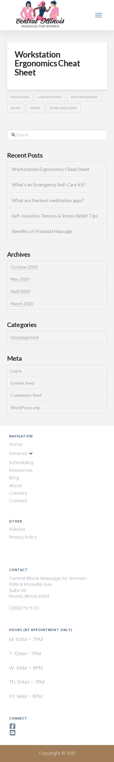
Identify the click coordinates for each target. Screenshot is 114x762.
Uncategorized (25, 337)
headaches (20, 97)
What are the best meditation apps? (48, 200)
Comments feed (26, 395)
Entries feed (22, 383)
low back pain (49, 97)
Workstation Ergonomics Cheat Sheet (47, 63)
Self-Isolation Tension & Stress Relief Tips (55, 216)
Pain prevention (84, 97)
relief (16, 108)
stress (35, 108)
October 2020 (24, 266)
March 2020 (22, 303)
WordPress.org (25, 407)
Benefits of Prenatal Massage (42, 231)
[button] (99, 15)
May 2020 (20, 279)
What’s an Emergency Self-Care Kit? (49, 184)
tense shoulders (63, 108)
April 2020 (20, 291)
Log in (16, 370)
